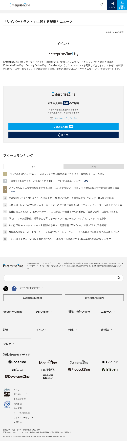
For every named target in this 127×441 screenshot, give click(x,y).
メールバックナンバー (65, 118)
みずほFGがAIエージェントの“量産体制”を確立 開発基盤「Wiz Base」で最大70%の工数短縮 (57, 225)
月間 (94, 166)
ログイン (65, 134)
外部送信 (18, 422)
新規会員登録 (64, 126)
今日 (34, 166)
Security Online (12, 311)
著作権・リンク (21, 394)
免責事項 (18, 403)
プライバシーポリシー (24, 417)
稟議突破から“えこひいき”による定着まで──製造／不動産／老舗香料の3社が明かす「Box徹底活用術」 (62, 198)
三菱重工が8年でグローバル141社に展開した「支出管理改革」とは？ (45, 181)
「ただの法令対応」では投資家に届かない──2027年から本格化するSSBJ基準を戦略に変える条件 (60, 238)
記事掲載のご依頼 (32, 297)
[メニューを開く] (5, 5)
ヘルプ (17, 389)
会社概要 (18, 408)
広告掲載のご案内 (94, 297)
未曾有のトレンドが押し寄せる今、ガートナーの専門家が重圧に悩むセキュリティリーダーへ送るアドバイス (65, 204)
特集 (71, 329)
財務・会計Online (79, 311)
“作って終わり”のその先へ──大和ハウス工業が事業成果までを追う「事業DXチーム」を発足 (57, 174)
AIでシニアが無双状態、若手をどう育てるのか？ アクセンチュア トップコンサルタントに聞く (58, 218)
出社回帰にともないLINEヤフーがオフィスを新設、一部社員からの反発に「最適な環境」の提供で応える (63, 211)
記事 (6, 329)
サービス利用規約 (22, 412)
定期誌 (105, 329)
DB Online (42, 311)
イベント (41, 329)
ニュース (106, 311)
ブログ (7, 344)
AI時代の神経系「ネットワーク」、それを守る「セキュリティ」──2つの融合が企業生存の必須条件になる (64, 232)
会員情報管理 (20, 398)
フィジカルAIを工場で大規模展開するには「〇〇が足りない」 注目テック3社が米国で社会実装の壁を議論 (64, 187)
